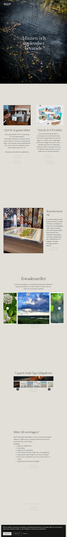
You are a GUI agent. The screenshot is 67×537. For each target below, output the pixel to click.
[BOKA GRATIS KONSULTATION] (50, 162)
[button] (62, 4)
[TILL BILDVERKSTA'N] (17, 157)
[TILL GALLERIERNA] (33, 390)
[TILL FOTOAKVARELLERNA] (34, 326)
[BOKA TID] (33, 58)
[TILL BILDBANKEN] (33, 509)
